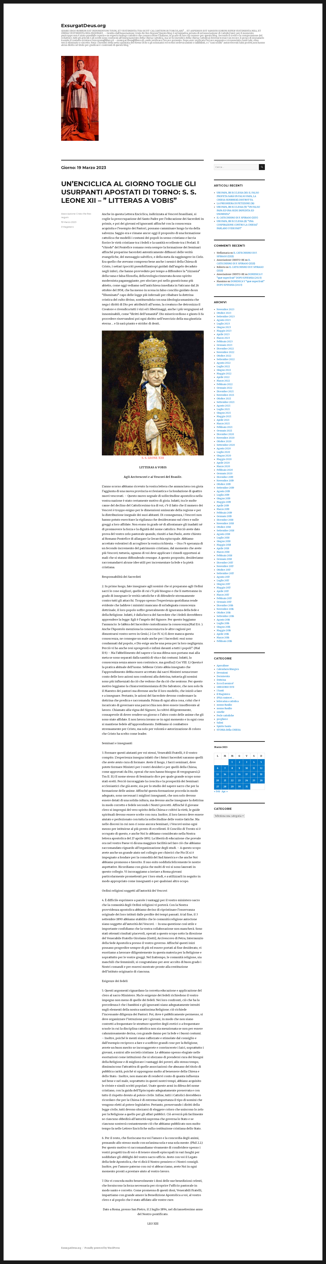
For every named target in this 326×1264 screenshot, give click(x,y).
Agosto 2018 (223, 534)
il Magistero (67, 226)
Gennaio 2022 (224, 387)
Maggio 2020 (224, 459)
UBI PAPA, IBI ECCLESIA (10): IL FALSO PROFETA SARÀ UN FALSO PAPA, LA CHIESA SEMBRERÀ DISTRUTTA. (238, 196)
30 (239, 786)
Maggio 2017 (224, 587)
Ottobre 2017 (223, 569)
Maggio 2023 (224, 330)
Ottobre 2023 (224, 313)
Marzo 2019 (223, 509)
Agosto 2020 (224, 448)
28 (224, 786)
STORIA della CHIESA (229, 729)
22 (232, 780)
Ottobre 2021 (224, 398)
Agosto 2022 (224, 362)
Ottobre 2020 (224, 441)
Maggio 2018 (224, 544)
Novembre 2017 (225, 566)
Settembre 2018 (225, 530)
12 (261, 768)
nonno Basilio (224, 704)
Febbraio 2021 (224, 427)
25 (253, 780)
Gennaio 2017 (224, 601)
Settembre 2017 (225, 573)
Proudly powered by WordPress (102, 1248)
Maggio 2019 (224, 502)
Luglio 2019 (223, 494)
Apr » (225, 791)
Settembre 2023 (226, 316)
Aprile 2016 (223, 634)
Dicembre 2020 (225, 434)
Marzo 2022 (223, 380)
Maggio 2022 (224, 373)
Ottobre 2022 (224, 355)
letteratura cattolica (228, 701)
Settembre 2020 (226, 445)
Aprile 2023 (223, 334)
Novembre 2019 (225, 480)
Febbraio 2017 (224, 598)
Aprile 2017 (223, 591)
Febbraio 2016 (224, 641)
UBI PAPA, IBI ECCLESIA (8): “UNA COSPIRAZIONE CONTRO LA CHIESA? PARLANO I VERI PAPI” (237, 225)
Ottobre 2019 (224, 484)
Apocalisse (223, 665)
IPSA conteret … (225, 697)
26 (261, 780)
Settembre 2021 (225, 402)
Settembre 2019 (225, 487)
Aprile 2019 (223, 505)
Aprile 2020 (223, 462)
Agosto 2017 (223, 577)
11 (254, 768)
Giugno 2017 (223, 584)
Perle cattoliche (225, 715)
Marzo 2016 (223, 637)
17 (247, 774)
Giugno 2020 (224, 455)
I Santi (220, 690)
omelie (220, 712)
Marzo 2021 (223, 423)
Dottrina (221, 679)
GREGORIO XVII (225, 687)
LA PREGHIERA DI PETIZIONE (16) (235, 203)
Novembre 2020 (225, 437)
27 (217, 786)
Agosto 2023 (224, 320)
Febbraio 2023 (225, 341)
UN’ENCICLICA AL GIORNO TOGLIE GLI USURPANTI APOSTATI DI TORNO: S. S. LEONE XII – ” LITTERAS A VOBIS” (128, 192)
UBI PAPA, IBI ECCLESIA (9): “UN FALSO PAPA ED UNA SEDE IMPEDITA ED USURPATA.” (238, 211)
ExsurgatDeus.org (83, 25)
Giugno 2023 (224, 327)
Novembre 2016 (225, 609)
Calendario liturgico (228, 669)
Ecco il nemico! (225, 683)
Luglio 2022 (223, 366)
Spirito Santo (224, 726)
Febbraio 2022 (225, 384)
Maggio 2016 (224, 630)
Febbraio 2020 (225, 470)
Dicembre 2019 (225, 477)
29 (232, 786)
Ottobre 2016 (224, 612)
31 (247, 786)
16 (239, 774)
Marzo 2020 (223, 466)
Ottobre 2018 (224, 527)
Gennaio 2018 (224, 559)
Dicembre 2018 (225, 519)
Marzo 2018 (223, 552)
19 (261, 774)
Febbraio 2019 (224, 512)
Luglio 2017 (223, 580)
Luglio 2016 (223, 623)
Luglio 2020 (223, 452)
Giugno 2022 (224, 370)
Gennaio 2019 (224, 516)
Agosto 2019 (223, 491)
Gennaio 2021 (224, 430)
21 (225, 780)
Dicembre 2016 (225, 605)
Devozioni (222, 672)
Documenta (223, 676)
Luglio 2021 (223, 409)
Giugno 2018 (223, 541)
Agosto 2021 (223, 405)
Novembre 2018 (225, 523)
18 (254, 774)
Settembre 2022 (226, 359)
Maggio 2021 (224, 416)
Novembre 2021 (225, 395)
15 (232, 774)
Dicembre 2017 (225, 562)
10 (247, 768)
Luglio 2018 (223, 537)
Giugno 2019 (223, 498)
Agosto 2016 (223, 619)
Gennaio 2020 (224, 473)
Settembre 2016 (225, 616)
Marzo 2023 (223, 338)
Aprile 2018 (223, 548)
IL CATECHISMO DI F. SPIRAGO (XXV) (237, 217)
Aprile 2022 (223, 377)
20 (217, 780)
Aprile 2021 (223, 420)
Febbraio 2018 (224, 555)
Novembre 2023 (225, 309)
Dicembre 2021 (225, 391)
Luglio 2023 (223, 323)
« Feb (217, 791)
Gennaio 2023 (224, 345)
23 (239, 780)
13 (217, 774)
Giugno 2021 (224, 412)
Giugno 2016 (223, 626)
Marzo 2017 (223, 594)
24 (246, 780)
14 (225, 774)
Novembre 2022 (225, 352)
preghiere (222, 719)
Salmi (220, 722)
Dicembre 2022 (225, 348)
